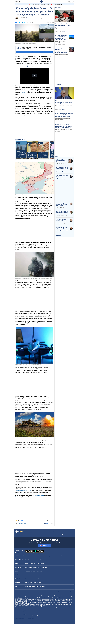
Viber (16, 497)
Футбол (26, 563)
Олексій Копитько (59, 207)
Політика (25, 555)
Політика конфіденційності (66, 531)
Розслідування (49, 555)
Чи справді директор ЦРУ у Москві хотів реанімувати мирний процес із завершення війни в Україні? (62, 221)
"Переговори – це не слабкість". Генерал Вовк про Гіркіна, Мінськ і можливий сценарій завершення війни (64, 102)
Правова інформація (53, 531)
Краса (33, 586)
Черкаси (42, 559)
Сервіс (41, 571)
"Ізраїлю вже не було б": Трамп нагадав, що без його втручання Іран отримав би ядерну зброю (63, 126)
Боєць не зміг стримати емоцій (61, 54)
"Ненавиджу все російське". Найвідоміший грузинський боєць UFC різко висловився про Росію (61, 50)
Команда (39, 531)
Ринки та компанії (28, 578)
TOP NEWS (58, 84)
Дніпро (38, 559)
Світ (32, 555)
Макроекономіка (36, 578)
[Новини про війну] (46, 523)
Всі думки (58, 235)
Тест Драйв (27, 571)
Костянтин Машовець (60, 215)
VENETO (51, 4)
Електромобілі (33, 571)
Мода (37, 586)
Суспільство (64, 555)
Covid (40, 582)
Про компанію (28, 531)
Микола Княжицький (60, 223)
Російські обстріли (58, 4)
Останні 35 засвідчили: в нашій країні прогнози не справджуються (62, 168)
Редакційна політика (23, 523)
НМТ (46, 567)
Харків (29, 559)
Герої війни (29, 4)
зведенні (24, 92)
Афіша (26, 586)
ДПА (40, 567)
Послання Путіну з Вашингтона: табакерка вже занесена (61, 204)
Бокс (38, 563)
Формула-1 (42, 563)
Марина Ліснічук (22, 17)
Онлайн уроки (36, 567)
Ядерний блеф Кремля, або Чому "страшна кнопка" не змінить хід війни (61, 160)
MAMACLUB (35, 582)
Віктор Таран (58, 163)
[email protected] (29, 615)
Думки (57, 156)
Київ (26, 559)
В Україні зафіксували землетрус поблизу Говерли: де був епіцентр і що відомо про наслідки (61, 37)
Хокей (35, 563)
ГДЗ (26, 567)
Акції (38, 571)
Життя (39, 555)
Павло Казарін (58, 171)
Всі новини (71, 555)
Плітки (30, 586)
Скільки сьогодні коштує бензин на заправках (62, 29)
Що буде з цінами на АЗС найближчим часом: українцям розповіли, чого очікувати (63, 25)
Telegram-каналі (39, 495)
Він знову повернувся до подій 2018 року (63, 129)
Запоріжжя (34, 559)
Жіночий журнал (42, 586)
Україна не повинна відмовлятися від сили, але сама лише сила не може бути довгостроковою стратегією (63, 106)
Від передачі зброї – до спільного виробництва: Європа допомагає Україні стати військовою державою (62, 229)
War (26, 17)
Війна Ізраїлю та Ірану (44, 4)
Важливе (58, 7)
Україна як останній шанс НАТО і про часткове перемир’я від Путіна (62, 177)
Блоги (55, 555)
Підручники (30, 567)
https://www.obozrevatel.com (55, 591)
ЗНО (43, 567)
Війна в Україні (36, 4)
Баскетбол (31, 563)
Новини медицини (28, 582)
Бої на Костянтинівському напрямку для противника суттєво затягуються (62, 212)
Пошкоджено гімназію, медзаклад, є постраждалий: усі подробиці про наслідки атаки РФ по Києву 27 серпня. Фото (64, 115)
